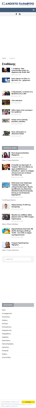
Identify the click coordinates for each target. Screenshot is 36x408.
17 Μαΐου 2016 (17, 103)
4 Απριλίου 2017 (17, 96)
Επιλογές (5, 323)
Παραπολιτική (6, 330)
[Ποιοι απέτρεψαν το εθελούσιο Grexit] (6, 133)
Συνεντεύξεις (6, 357)
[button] (33, 9)
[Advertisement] (18, 37)
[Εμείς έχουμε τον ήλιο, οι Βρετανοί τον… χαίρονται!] (6, 80)
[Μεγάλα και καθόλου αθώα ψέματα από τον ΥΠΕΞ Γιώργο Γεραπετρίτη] (6, 217)
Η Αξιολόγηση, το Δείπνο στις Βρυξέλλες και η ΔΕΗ (22, 93)
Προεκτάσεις (6, 340)
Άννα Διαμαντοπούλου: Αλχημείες (20, 154)
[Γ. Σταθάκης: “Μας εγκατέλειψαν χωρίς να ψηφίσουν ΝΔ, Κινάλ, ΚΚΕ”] (6, 70)
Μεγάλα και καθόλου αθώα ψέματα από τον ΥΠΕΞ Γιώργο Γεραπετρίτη (23, 217)
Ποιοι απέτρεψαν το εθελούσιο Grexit (19, 133)
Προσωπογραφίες (8, 344)
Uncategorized (7, 313)
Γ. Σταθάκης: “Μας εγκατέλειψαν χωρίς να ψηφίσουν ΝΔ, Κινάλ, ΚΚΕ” (21, 70)
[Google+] (20, 14)
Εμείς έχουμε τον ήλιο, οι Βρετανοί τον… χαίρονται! (21, 79)
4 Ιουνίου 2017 (17, 83)
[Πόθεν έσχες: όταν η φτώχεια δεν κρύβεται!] (6, 112)
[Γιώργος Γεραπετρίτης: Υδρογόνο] (6, 245)
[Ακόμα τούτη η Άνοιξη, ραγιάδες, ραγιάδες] (6, 120)
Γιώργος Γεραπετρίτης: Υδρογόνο (20, 244)
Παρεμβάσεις (6, 334)
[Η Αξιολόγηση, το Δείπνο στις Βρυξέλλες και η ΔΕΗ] (6, 93)
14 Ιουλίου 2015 (17, 136)
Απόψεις (5, 320)
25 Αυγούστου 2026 (18, 197)
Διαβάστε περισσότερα (11, 406)
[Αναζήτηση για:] (18, 259)
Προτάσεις (5, 347)
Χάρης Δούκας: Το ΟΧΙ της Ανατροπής (21, 206)
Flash (4, 310)
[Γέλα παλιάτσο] (6, 102)
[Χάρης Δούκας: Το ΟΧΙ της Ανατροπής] (6, 207)
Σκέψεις (4, 354)
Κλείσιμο (28, 402)
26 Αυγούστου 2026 (18, 157)
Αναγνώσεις (6, 317)
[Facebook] (16, 14)
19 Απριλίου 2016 (17, 123)
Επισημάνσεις (6, 327)
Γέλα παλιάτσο (17, 100)
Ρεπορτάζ (5, 351)
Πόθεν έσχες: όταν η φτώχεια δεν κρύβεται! (22, 111)
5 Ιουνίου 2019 (17, 74)
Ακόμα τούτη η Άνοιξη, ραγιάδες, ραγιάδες (20, 120)
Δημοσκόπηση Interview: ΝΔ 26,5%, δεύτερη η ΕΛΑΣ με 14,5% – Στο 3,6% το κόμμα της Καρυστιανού (22, 232)
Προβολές (5, 337)
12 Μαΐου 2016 (17, 114)
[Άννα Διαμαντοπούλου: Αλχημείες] (6, 155)
